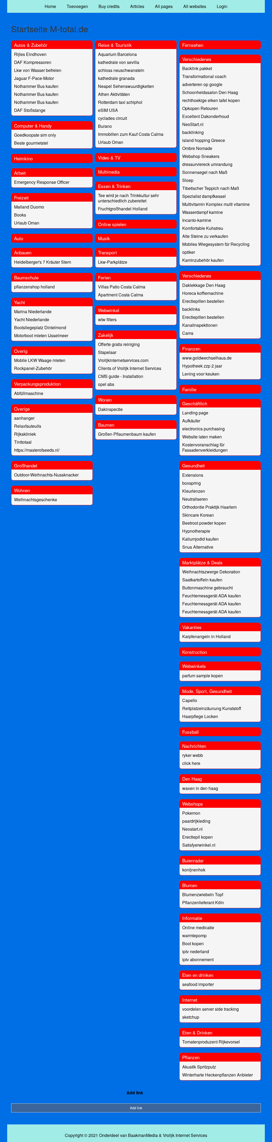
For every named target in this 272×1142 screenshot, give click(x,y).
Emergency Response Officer (41, 182)
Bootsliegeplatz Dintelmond (40, 327)
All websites (194, 6)
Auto (18, 238)
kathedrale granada (116, 78)
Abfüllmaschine (28, 393)
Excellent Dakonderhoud (205, 116)
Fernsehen (192, 45)
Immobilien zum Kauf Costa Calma (130, 134)
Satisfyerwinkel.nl (198, 845)
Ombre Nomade (197, 148)
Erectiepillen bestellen (203, 301)
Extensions (192, 475)
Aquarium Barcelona (117, 54)
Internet (189, 999)
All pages (164, 6)
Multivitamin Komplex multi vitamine (216, 204)
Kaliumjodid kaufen (200, 539)
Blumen (189, 885)
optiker (188, 252)
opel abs (106, 384)
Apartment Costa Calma (120, 295)
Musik (104, 238)
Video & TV (109, 157)
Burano (105, 126)
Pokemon (191, 813)
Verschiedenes (196, 59)
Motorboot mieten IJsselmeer (41, 335)
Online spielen (112, 224)
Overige (22, 408)
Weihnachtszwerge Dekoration (211, 572)
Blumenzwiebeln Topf (202, 894)
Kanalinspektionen (200, 325)
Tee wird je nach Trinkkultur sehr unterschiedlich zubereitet (128, 198)
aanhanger (24, 418)
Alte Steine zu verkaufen (205, 236)
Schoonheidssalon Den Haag (210, 92)
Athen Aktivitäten (114, 94)
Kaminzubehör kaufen (203, 260)
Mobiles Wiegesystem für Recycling (215, 244)
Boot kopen (193, 943)
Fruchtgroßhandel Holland (122, 209)
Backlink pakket (197, 68)
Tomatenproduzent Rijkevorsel (211, 1042)
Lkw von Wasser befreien (37, 70)
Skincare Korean (198, 515)
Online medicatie (198, 927)
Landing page (195, 413)
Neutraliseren (195, 499)
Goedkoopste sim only (35, 135)
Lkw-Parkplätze (112, 262)
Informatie (192, 918)
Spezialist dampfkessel (204, 196)
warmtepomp (194, 935)
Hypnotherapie (196, 531)
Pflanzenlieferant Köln (203, 902)
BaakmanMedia (143, 1135)
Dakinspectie (110, 409)
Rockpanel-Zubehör (33, 368)
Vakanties (192, 627)
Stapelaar (107, 352)
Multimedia (109, 171)
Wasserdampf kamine (202, 212)
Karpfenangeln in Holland (206, 636)
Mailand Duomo (29, 207)
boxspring (191, 483)
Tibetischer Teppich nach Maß (210, 188)
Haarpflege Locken (200, 716)
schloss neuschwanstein (121, 70)
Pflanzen (190, 1057)
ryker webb (192, 755)
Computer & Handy (33, 125)
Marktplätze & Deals (202, 562)
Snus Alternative (197, 547)
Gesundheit (193, 465)
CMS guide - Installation (120, 376)
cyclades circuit (112, 118)
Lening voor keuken (200, 374)
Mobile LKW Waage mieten (39, 360)
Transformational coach (204, 76)
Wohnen (22, 490)
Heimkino (23, 158)
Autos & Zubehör (30, 45)
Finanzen (191, 348)
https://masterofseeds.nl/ (37, 450)
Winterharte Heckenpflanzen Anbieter (217, 1075)
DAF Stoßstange (29, 110)
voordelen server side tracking (210, 1009)
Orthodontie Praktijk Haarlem (209, 507)
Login (222, 6)
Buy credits (109, 6)
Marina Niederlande (33, 311)
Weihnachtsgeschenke (35, 499)
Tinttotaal (23, 442)
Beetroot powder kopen (204, 523)
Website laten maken (202, 437)
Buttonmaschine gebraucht (207, 588)
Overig (20, 351)
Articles (137, 6)
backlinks (191, 309)
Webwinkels (194, 666)
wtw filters (107, 319)
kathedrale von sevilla (118, 62)
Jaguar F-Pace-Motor (34, 78)
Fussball (190, 731)
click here (191, 763)
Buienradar (193, 860)
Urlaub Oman (26, 223)
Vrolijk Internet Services (185, 1135)
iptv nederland (195, 951)
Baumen (106, 424)
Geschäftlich (194, 403)
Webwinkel (108, 310)
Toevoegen (77, 6)
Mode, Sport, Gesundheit (207, 691)
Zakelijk (105, 335)
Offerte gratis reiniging (119, 344)
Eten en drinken (197, 975)
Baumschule (26, 277)
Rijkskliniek (25, 434)
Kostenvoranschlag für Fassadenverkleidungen (205, 447)
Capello (189, 700)
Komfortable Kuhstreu (202, 228)
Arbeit (20, 172)
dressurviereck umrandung (207, 164)
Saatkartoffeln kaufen (202, 580)
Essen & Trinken (114, 186)
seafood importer (198, 984)
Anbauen (22, 252)
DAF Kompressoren (32, 62)
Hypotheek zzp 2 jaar (202, 366)
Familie (189, 389)
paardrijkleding (196, 821)
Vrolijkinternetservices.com (123, 360)
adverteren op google (202, 84)
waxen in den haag (200, 788)
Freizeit (21, 197)
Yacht (19, 302)
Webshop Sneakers (200, 156)
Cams (187, 333)
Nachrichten (194, 746)
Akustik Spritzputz (199, 1067)
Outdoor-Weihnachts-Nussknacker (46, 475)
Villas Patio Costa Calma (121, 287)
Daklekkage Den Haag (203, 285)
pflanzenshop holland (34, 287)
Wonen (105, 399)
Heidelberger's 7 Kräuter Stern (42, 262)
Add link (134, 1093)
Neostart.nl (192, 829)
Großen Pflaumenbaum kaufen (127, 434)
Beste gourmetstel (31, 143)
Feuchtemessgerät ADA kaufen (211, 596)
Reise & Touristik (115, 45)
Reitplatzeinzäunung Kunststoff (211, 708)
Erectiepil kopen (197, 837)
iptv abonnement (198, 959)
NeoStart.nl (192, 124)
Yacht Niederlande (31, 319)
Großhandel (25, 465)
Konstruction (194, 652)
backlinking (193, 132)
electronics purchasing (203, 429)
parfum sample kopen (202, 675)
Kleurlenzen (193, 491)
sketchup (190, 1017)
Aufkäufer (191, 421)
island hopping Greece (203, 140)
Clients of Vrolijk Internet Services (129, 368)
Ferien (104, 277)
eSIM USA (108, 110)
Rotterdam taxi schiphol (120, 102)
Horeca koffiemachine (202, 293)
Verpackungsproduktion (37, 383)
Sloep (187, 180)
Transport (107, 252)
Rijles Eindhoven (30, 54)
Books (20, 215)
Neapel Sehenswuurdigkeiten (126, 86)
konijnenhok (193, 870)
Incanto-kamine (196, 220)
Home (50, 6)
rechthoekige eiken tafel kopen (211, 100)
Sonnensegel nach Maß (204, 172)
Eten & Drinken (197, 1032)
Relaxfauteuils (27, 426)
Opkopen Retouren (200, 108)
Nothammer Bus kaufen (36, 86)
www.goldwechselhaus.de (207, 358)
